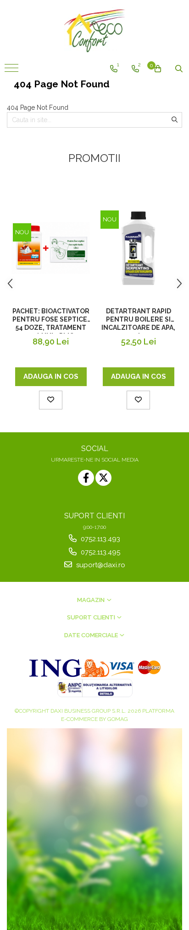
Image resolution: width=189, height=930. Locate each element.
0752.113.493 (99, 539)
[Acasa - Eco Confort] (94, 30)
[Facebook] (86, 478)
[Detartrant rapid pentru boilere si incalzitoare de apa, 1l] (138, 248)
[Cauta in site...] (179, 68)
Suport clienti (92, 617)
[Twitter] (103, 478)
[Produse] (13, 71)
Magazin (91, 600)
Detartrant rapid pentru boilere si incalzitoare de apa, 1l (138, 320)
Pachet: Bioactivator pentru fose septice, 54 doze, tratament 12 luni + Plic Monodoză (50, 320)
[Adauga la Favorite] (50, 400)
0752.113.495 (99, 552)
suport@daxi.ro (99, 565)
